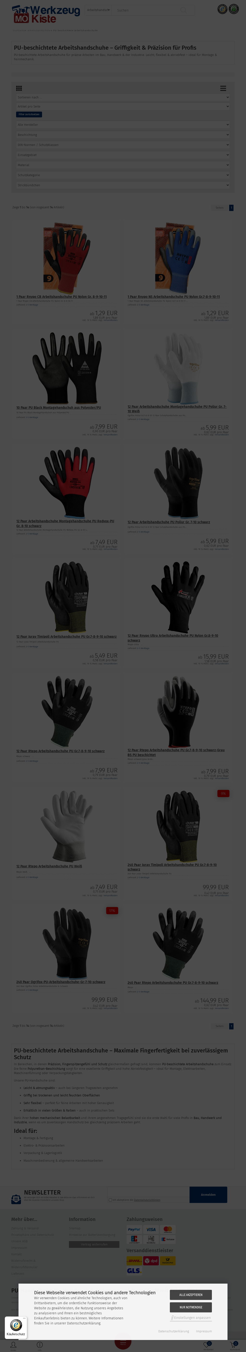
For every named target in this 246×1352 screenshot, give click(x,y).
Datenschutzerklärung (173, 1331)
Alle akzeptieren (191, 1295)
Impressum (204, 1331)
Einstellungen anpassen (192, 1318)
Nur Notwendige (191, 1307)
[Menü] (24, 1319)
